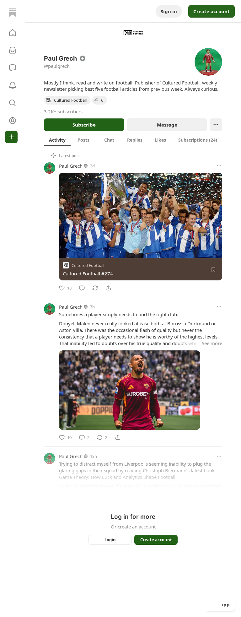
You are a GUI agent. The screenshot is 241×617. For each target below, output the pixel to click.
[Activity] (12, 85)
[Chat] (12, 67)
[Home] (12, 12)
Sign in (169, 11)
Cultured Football (88, 265)
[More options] (219, 166)
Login (110, 540)
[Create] (11, 137)
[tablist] (133, 139)
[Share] (108, 288)
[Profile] (12, 120)
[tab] (57, 139)
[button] (12, 32)
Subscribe (84, 125)
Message (167, 125)
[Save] (213, 269)
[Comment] (82, 288)
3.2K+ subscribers (63, 111)
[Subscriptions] (12, 50)
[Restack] (95, 288)
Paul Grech (71, 166)
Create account (211, 11)
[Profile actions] (216, 124)
